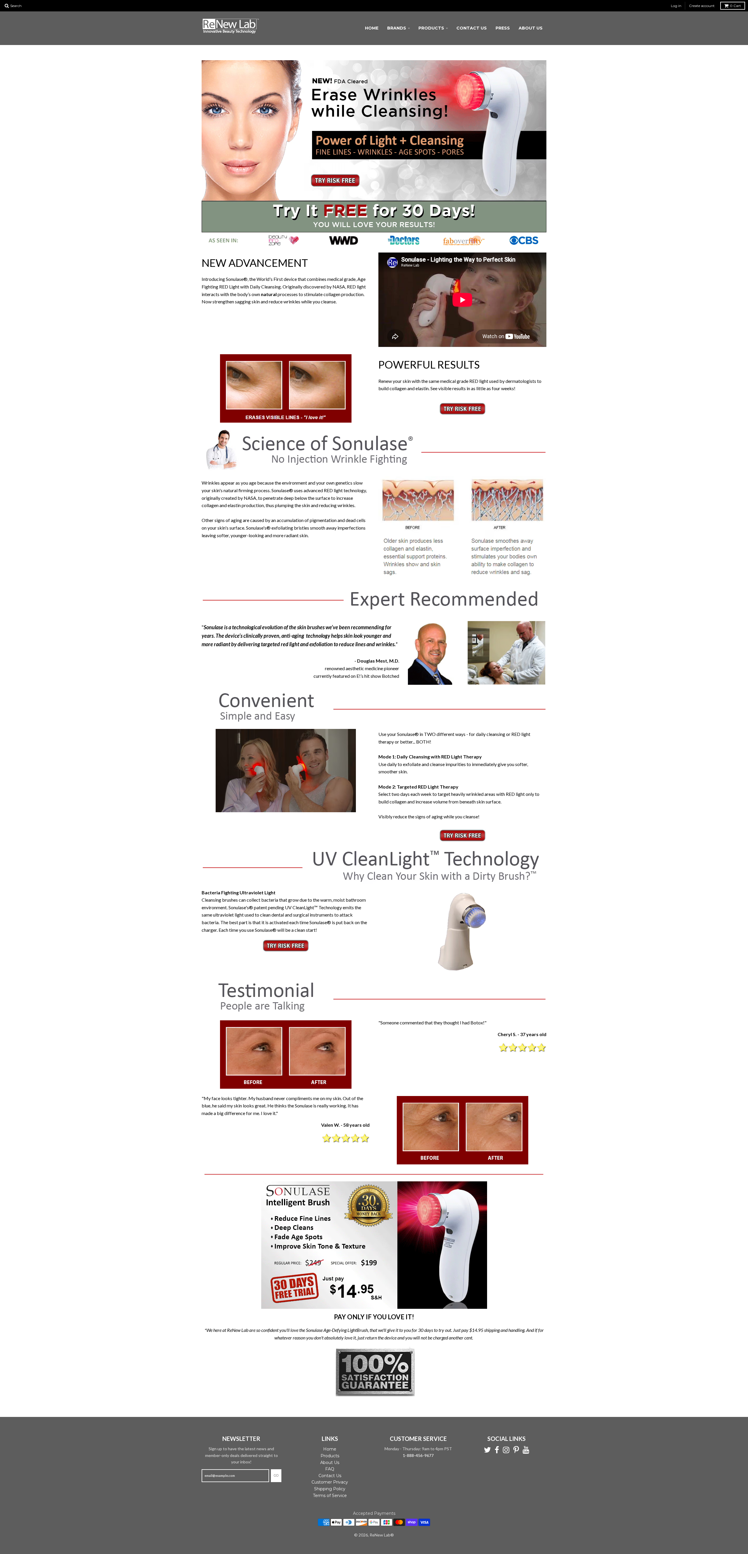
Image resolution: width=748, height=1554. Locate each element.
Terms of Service (330, 1495)
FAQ (329, 1469)
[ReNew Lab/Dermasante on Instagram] (506, 1450)
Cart (735, 6)
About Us (531, 28)
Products (431, 28)
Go (276, 1475)
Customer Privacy (329, 1482)
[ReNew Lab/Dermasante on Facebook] (497, 1450)
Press (503, 28)
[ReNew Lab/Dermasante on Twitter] (487, 1450)
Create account (702, 6)
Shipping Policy (329, 1488)
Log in (676, 6)
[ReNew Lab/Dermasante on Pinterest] (516, 1450)
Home (371, 28)
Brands (396, 28)
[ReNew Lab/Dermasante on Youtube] (526, 1450)
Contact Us (471, 28)
